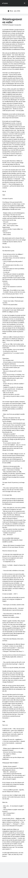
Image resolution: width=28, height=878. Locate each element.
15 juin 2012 (18, 24)
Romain (11, 24)
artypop (5, 3)
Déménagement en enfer (12, 21)
